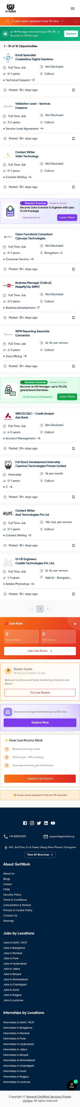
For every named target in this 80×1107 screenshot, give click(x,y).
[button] (40, 21)
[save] (73, 90)
